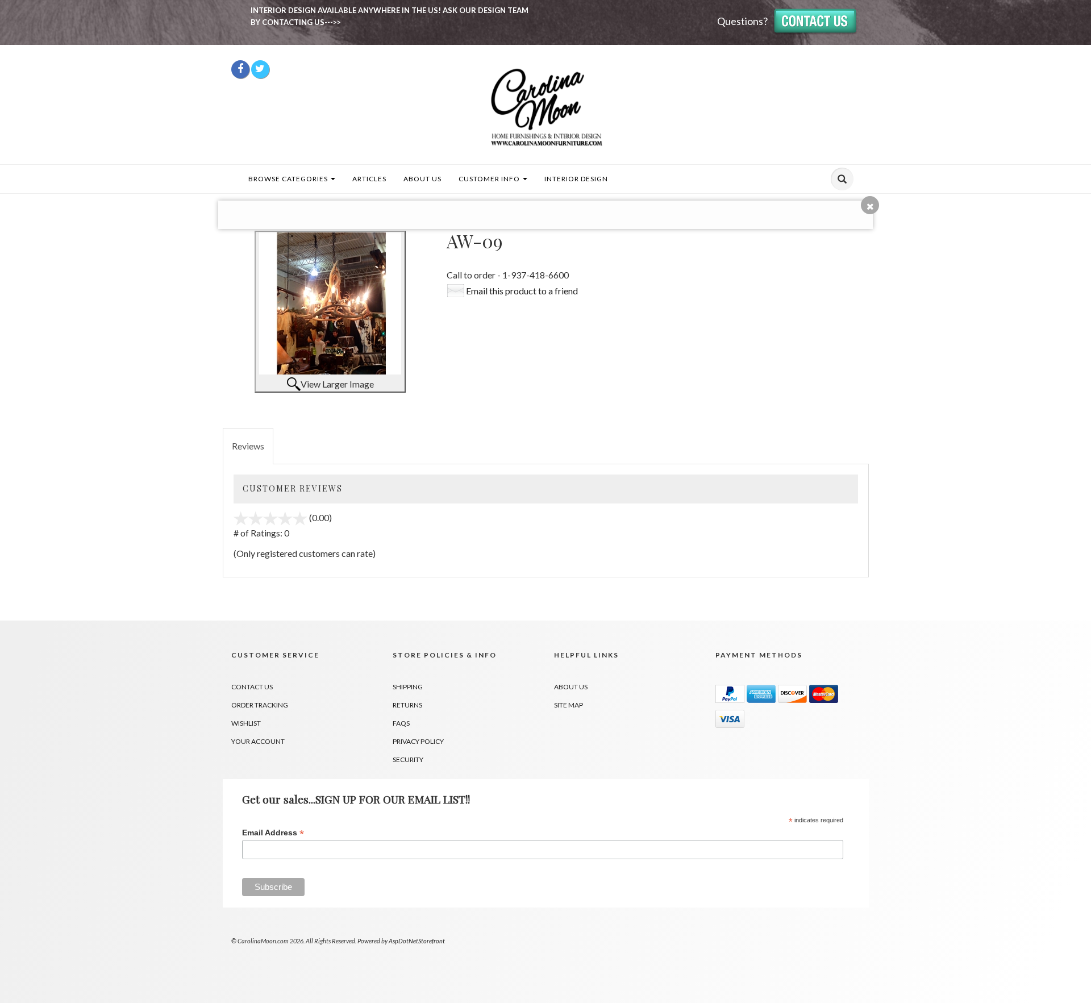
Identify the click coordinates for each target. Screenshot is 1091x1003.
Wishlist (246, 723)
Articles (369, 178)
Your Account (258, 741)
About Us (422, 178)
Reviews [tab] (248, 445)
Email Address (273, 832)
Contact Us (252, 686)
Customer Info (490, 178)
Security (408, 759)
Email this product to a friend (522, 290)
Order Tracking (259, 705)
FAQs (401, 723)
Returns (407, 705)
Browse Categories (289, 178)
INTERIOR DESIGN (576, 178)
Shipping (408, 686)
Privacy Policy (418, 741)
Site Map (568, 705)
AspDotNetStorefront (417, 940)
